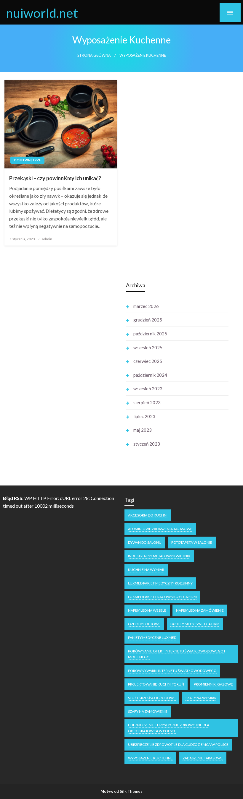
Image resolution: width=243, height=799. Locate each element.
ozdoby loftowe (144, 624)
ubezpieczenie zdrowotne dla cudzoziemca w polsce (178, 744)
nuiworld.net (42, 12)
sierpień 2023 (147, 402)
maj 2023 (142, 430)
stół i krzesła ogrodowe (152, 698)
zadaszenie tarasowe (203, 758)
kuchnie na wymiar (146, 569)
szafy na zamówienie (147, 711)
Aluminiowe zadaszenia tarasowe (160, 529)
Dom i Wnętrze (27, 160)
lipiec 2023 (144, 416)
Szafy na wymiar (201, 698)
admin (47, 239)
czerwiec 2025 (147, 361)
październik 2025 (150, 333)
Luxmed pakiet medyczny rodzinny (160, 583)
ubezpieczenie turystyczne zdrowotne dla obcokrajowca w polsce (168, 728)
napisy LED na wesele (147, 610)
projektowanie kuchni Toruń (156, 684)
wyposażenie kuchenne (150, 758)
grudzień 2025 (147, 319)
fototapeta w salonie (191, 542)
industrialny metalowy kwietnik (159, 556)
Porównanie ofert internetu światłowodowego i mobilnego (176, 654)
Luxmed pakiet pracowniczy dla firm (162, 597)
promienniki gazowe (213, 684)
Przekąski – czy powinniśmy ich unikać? (55, 178)
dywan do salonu (145, 542)
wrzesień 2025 (147, 347)
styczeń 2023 (146, 443)
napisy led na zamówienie (200, 610)
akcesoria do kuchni (147, 515)
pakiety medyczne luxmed (152, 637)
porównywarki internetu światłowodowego (172, 670)
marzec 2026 (146, 306)
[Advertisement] (59, 368)
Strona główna (94, 55)
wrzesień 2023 (147, 388)
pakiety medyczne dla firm (195, 624)
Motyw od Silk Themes (121, 791)
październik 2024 (150, 375)
